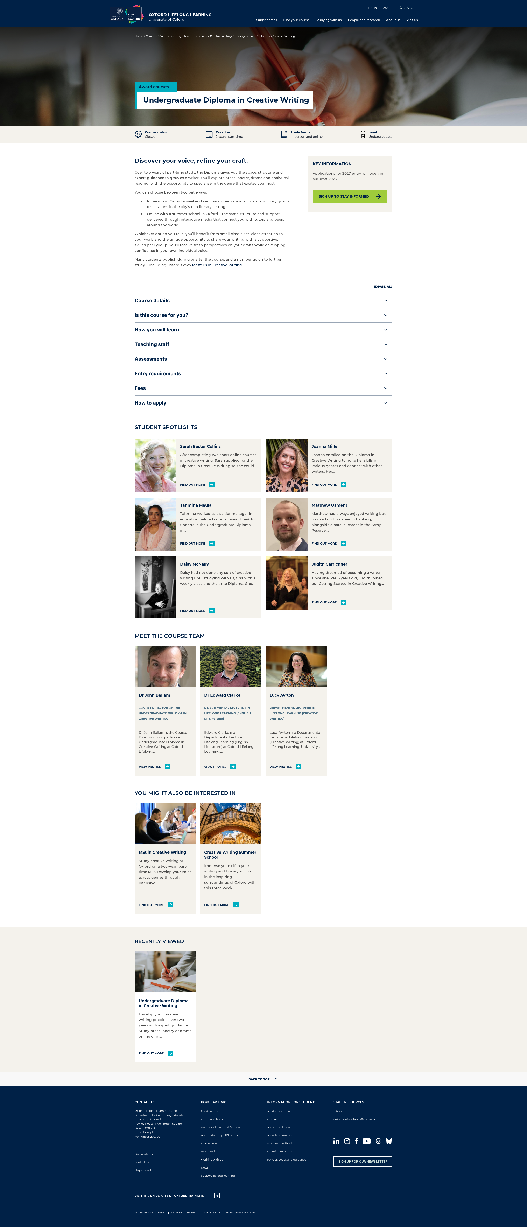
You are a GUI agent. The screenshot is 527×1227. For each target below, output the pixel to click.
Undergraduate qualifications (221, 1127)
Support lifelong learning (218, 1175)
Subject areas (266, 20)
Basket (386, 7)
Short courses (210, 1111)
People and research (364, 20)
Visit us (412, 20)
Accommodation (278, 1127)
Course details (152, 300)
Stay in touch (143, 1170)
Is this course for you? (161, 315)
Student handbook (280, 1143)
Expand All (383, 286)
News (204, 1167)
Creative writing (221, 36)
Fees (140, 388)
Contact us (142, 1162)
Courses (151, 36)
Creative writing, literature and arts (183, 36)
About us (393, 20)
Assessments (151, 359)
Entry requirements (158, 374)
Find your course (296, 20)
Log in (372, 7)
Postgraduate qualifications (219, 1135)
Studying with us (329, 20)
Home (139, 36)
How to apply (150, 403)
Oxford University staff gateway (354, 1119)
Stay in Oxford (210, 1143)
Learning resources (280, 1151)
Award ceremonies (279, 1135)
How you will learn (157, 330)
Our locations (144, 1154)
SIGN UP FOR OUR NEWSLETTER (362, 1161)
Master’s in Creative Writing (217, 264)
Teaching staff (152, 344)
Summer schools (212, 1119)
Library (272, 1119)
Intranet (338, 1111)
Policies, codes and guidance (286, 1159)
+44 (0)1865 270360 (147, 1136)
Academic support (279, 1111)
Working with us (212, 1159)
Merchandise (209, 1151)
